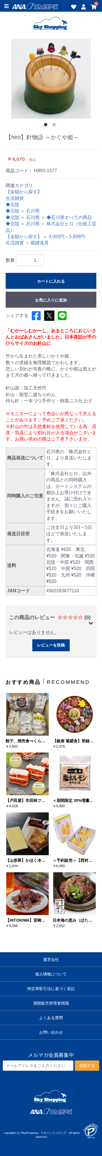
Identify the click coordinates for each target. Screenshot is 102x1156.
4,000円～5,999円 (67, 236)
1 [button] (47, 126)
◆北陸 (12, 204)
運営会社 (51, 959)
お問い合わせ (51, 1032)
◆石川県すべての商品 (69, 217)
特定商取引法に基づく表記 (51, 988)
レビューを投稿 (51, 645)
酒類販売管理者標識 (51, 1003)
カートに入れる (51, 281)
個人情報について (51, 974)
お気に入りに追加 (51, 300)
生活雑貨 (15, 198)
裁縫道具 (40, 242)
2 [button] (55, 126)
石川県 (33, 210)
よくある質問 (51, 1017)
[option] (51, 79)
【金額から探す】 (24, 191)
